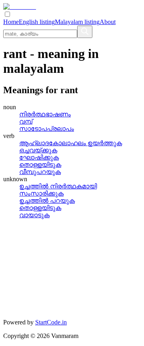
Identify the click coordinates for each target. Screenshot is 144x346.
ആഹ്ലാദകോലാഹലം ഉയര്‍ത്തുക (70, 143)
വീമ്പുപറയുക (40, 171)
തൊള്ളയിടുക (40, 207)
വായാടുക (34, 215)
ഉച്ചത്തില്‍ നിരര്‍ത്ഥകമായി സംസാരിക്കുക (58, 190)
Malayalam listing (77, 21)
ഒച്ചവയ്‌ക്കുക (38, 150)
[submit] (84, 32)
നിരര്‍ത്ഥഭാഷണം (45, 114)
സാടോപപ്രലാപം (46, 128)
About (108, 21)
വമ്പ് (25, 121)
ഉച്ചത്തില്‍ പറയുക (47, 200)
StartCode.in (51, 322)
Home (11, 21)
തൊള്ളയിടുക (40, 164)
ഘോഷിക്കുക (39, 157)
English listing (37, 21)
